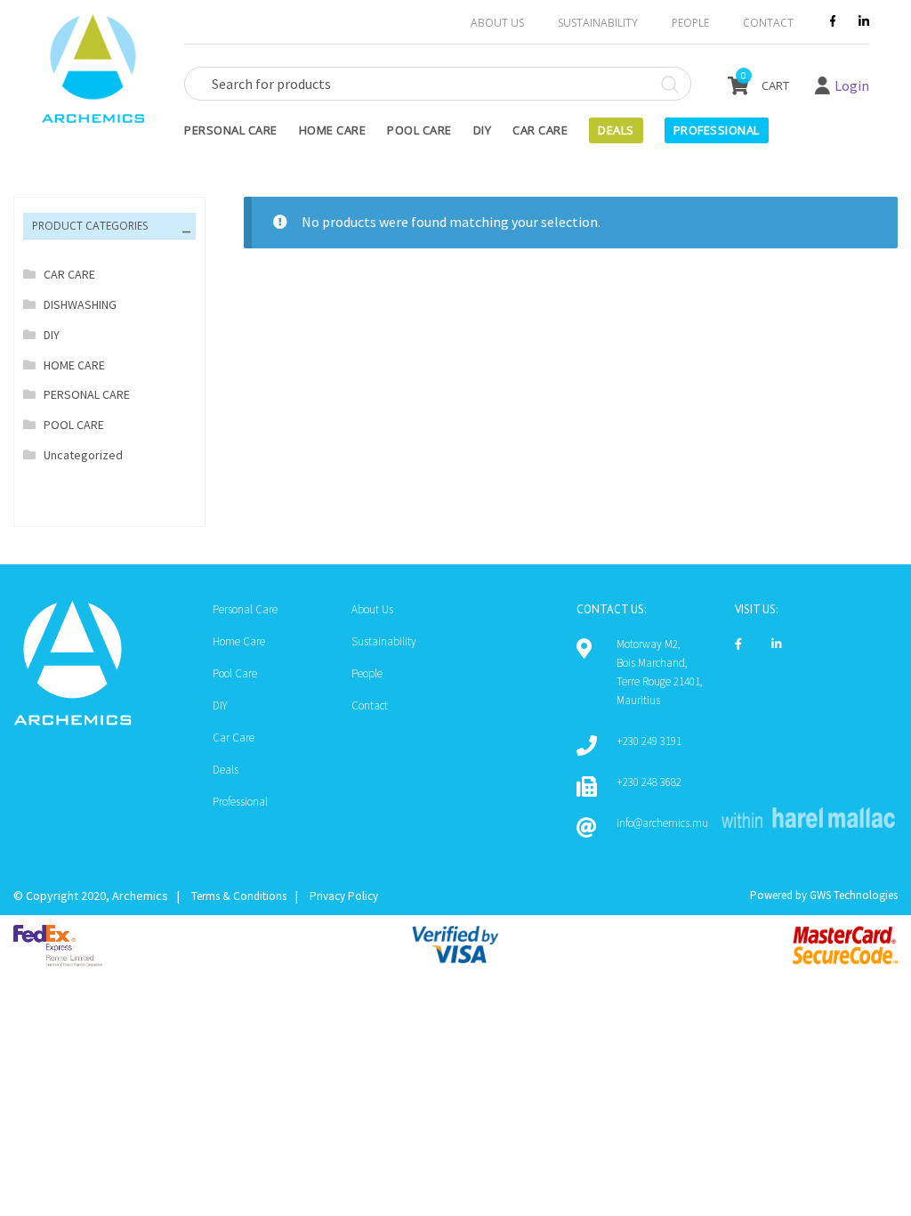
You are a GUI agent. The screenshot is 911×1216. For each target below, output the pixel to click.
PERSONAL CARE (87, 394)
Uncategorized (83, 455)
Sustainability (598, 22)
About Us (497, 22)
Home (72, 1132)
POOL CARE (74, 425)
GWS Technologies (854, 895)
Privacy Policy (344, 896)
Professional (240, 801)
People (690, 22)
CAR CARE (69, 274)
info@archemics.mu (662, 823)
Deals (616, 130)
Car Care (540, 130)
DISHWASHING (80, 304)
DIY (482, 130)
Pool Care (419, 130)
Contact (768, 22)
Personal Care (231, 130)
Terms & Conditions (238, 896)
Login (851, 85)
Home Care (333, 130)
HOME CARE (74, 365)
